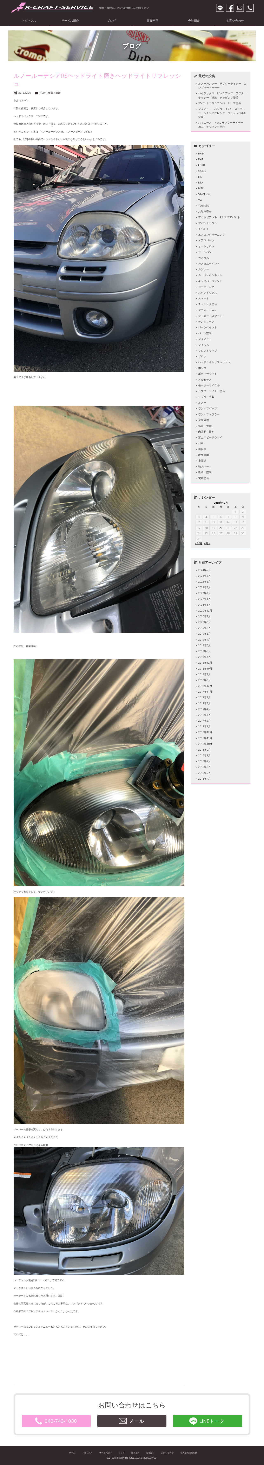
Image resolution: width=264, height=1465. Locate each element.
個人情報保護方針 (188, 1452)
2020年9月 (204, 616)
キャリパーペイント (210, 281)
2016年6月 (204, 767)
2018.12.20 (24, 92)
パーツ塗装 (205, 333)
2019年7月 (204, 639)
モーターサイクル (209, 385)
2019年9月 (204, 628)
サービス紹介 (70, 20)
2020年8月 (204, 622)
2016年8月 (204, 755)
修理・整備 (205, 426)
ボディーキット (207, 373)
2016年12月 (205, 732)
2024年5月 (204, 570)
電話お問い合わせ (250, 7)
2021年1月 (204, 605)
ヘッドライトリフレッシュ (214, 362)
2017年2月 (204, 720)
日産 (201, 443)
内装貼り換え (206, 431)
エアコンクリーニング (211, 234)
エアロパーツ (206, 240)
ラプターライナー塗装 (211, 391)
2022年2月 (204, 593)
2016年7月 (204, 761)
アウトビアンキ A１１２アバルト (219, 217)
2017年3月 (204, 715)
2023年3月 (204, 576)
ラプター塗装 (206, 397)
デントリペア (206, 321)
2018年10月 (205, 668)
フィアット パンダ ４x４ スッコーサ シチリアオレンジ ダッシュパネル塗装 (222, 113)
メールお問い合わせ (240, 7)
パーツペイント (207, 327)
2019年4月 (204, 657)
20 (220, 528)
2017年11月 (205, 691)
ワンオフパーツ (207, 408)
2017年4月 (204, 709)
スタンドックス (207, 292)
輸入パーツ (205, 466)
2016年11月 (205, 738)
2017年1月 (204, 726)
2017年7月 (204, 697)
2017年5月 (204, 703)
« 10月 (198, 543)
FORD (201, 165)
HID (200, 177)
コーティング (206, 287)
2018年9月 (204, 674)
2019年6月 (204, 645)
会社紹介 (194, 20)
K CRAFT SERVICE (52, 7)
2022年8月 (204, 581)
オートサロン (206, 246)
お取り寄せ (205, 211)
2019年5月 (204, 651)
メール (136, 1420)
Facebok (230, 7)
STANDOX (204, 194)
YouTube (203, 205)
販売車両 (152, 20)
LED (200, 182)
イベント (203, 229)
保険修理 (203, 420)
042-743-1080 (61, 1420)
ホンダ (202, 368)
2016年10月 (205, 744)
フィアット (205, 339)
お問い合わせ (235, 20)
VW (200, 200)
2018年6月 (204, 680)
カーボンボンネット (210, 275)
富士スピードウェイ (210, 437)
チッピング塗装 (207, 304)
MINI (201, 188)
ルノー (202, 402)
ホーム (72, 1452)
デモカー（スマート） (211, 316)
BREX (201, 153)
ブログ (111, 20)
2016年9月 (204, 749)
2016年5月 (204, 773)
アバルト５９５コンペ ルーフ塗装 (221, 103)
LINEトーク (212, 1420)
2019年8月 (204, 633)
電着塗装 (203, 478)
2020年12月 (205, 610)
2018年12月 (205, 662)
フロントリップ (207, 350)
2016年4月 (204, 778)
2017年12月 (205, 686)
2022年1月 (204, 599)
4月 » (207, 543)
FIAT (200, 159)
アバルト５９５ (207, 223)
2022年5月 (204, 587)
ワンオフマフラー (209, 414)
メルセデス (205, 379)
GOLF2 (202, 171)
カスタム (203, 258)
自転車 (202, 449)
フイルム (203, 345)
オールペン (205, 252)
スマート (203, 298)
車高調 (202, 460)
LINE (220, 7)
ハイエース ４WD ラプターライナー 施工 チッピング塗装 (222, 125)
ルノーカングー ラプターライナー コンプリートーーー (222, 85)
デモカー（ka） (207, 310)
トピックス (29, 20)
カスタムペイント (209, 263)
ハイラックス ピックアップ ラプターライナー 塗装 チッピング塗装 (222, 95)
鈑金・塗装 (54, 92)
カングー (203, 269)
